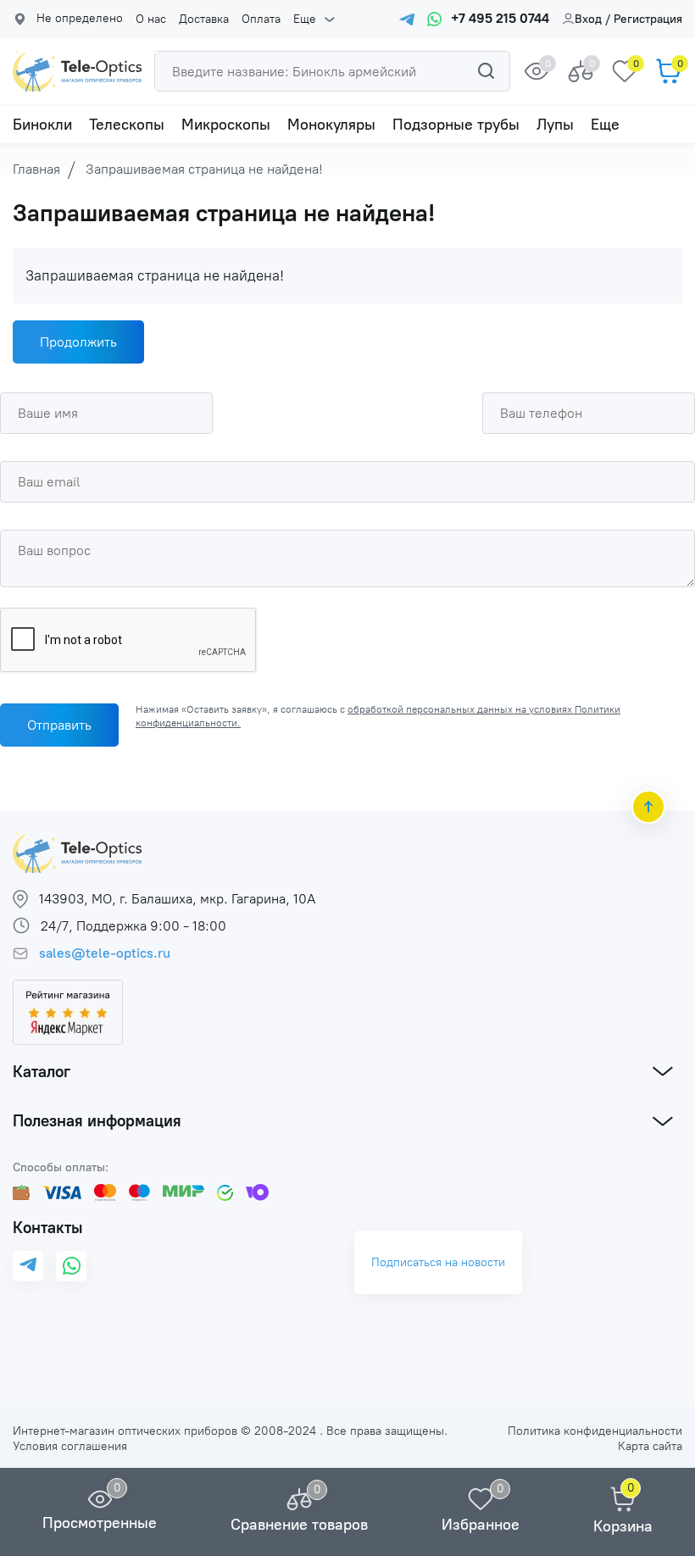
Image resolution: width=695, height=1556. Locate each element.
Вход (588, 19)
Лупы (555, 124)
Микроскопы (225, 124)
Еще (304, 19)
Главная (36, 169)
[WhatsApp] (72, 1266)
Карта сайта (650, 1446)
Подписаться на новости (438, 1262)
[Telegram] (27, 1266)
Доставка (204, 19)
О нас (151, 19)
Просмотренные (99, 1523)
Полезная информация (97, 1121)
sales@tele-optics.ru (104, 953)
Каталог (41, 1071)
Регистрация (648, 19)
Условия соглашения (70, 1446)
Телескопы (126, 124)
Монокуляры (331, 124)
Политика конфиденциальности (595, 1431)
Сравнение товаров (299, 1524)
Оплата (261, 19)
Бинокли (42, 124)
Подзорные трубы (456, 124)
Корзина (623, 1526)
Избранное (481, 1524)
